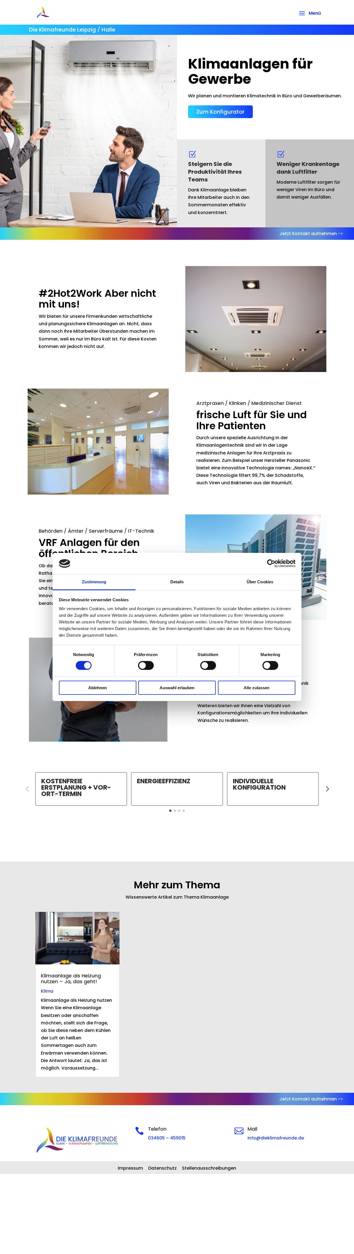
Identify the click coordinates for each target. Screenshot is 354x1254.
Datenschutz (162, 1168)
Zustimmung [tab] (94, 581)
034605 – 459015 (167, 1138)
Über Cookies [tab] (260, 581)
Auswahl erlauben (177, 687)
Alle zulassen (256, 687)
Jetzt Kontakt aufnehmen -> (311, 233)
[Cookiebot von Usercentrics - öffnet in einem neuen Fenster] (271, 563)
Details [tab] (177, 581)
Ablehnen (97, 687)
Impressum (130, 1168)
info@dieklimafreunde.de (276, 1138)
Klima (47, 991)
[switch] (146, 665)
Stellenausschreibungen (209, 1168)
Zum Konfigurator (220, 112)
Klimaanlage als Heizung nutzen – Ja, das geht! (71, 978)
